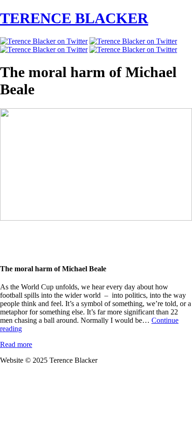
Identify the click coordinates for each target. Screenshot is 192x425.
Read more (16, 344)
